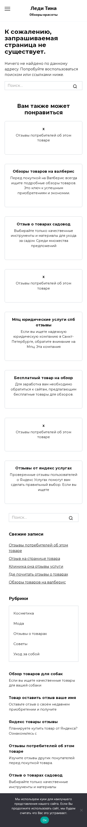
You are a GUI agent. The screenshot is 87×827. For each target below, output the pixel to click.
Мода (18, 623)
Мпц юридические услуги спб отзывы (43, 322)
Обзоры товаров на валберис (43, 171)
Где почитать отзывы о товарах (38, 574)
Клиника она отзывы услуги (36, 566)
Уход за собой (26, 654)
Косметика (23, 613)
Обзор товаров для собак (36, 673)
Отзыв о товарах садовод (44, 224)
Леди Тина (44, 8)
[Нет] (81, 810)
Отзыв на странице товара (34, 558)
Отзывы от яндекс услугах (43, 468)
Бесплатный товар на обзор (43, 377)
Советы (20, 644)
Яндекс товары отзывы (33, 722)
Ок (45, 820)
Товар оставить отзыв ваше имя (42, 698)
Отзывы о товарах (30, 633)
